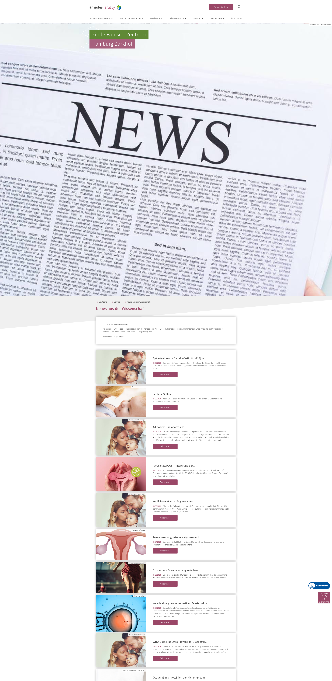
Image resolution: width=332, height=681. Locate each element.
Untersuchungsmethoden (101, 19)
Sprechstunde (216, 19)
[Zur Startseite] (105, 7)
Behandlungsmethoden (130, 19)
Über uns (235, 19)
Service (196, 19)
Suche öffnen (239, 7)
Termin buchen (221, 7)
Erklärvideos (156, 19)
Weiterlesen (165, 375)
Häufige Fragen (177, 19)
